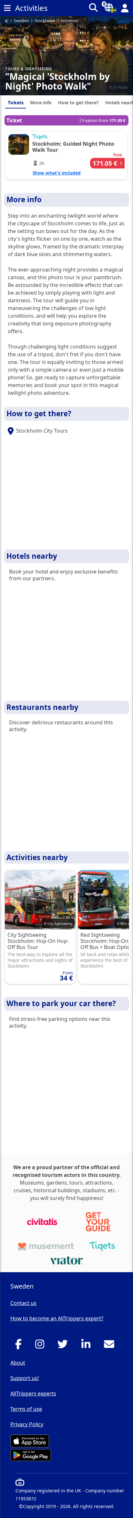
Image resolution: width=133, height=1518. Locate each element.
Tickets (16, 102)
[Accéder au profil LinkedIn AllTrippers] (87, 1346)
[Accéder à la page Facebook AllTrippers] (20, 1346)
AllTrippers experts (33, 1393)
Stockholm (45, 21)
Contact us (23, 1303)
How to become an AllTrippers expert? (56, 1318)
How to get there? (78, 102)
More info (41, 102)
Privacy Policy (26, 1424)
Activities (69, 21)
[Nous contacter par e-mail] (111, 1346)
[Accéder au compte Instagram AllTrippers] (41, 1346)
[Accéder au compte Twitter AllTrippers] (64, 1346)
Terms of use (26, 1408)
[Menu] (7, 8)
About (17, 1362)
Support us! (24, 1378)
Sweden (21, 21)
